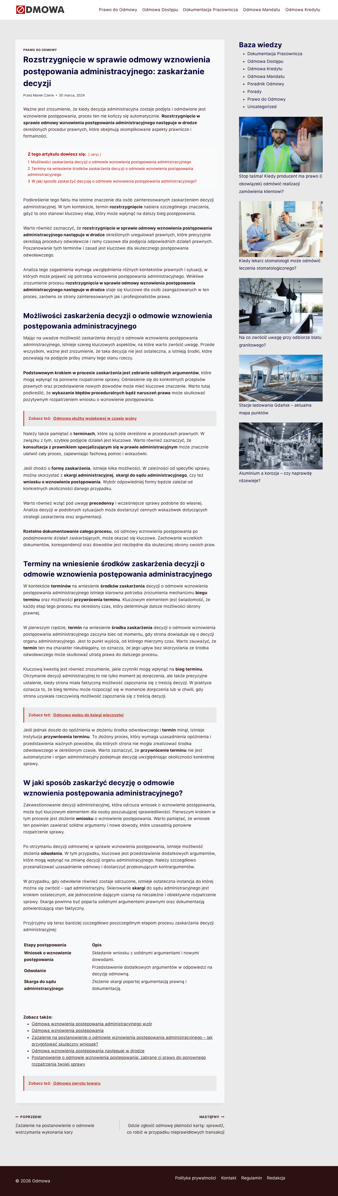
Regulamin (251, 1177)
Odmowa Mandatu (261, 9)
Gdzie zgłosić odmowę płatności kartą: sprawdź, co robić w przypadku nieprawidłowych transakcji (175, 1125)
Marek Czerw (43, 95)
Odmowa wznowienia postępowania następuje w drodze (88, 1050)
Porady (254, 91)
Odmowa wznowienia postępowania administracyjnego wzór (92, 1023)
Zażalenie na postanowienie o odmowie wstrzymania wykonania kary (54, 1125)
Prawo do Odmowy (118, 9)
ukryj (94, 154)
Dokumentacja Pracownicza (210, 9)
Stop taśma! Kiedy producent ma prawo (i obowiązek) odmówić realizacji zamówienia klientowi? (280, 184)
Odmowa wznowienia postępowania (68, 1030)
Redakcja (276, 1177)
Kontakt (228, 1177)
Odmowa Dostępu (160, 9)
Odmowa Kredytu (302, 9)
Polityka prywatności (195, 1177)
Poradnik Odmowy (265, 83)
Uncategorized (262, 106)
